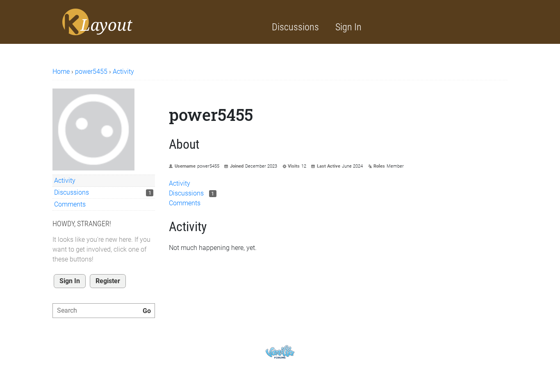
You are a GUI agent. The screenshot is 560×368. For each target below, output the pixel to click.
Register (108, 281)
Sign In (348, 27)
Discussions (295, 27)
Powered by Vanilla (280, 352)
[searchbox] (103, 310)
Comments (70, 204)
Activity (64, 180)
